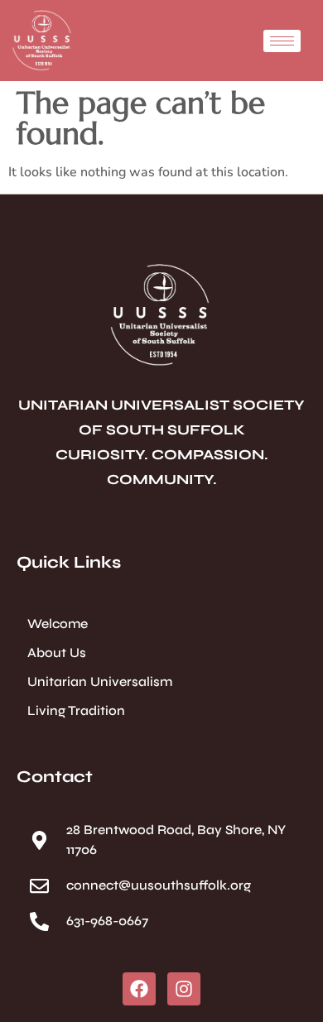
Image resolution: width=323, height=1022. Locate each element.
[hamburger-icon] (282, 41)
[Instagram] (183, 988)
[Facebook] (139, 988)
